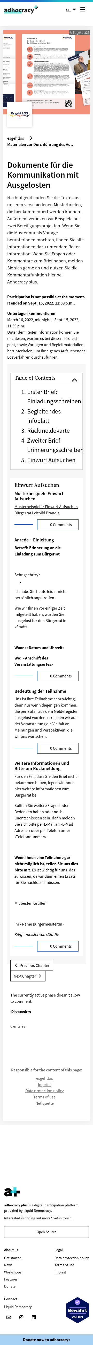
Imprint (44, 1084)
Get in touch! (63, 1218)
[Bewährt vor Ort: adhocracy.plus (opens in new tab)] (77, 1310)
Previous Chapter (34, 965)
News (8, 1265)
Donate (10, 1286)
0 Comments (60, 524)
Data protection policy (44, 1090)
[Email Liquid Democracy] (8, 1317)
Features (11, 1279)
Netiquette (44, 1103)
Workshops (12, 1272)
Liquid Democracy (37, 1210)
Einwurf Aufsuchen (51, 460)
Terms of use (44, 1097)
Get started (12, 1258)
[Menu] (84, 9)
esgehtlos (44, 1078)
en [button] (68, 9)
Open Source (46, 1232)
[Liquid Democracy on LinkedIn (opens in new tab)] (33, 1317)
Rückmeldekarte (48, 430)
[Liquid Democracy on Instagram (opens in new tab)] (21, 1317)
